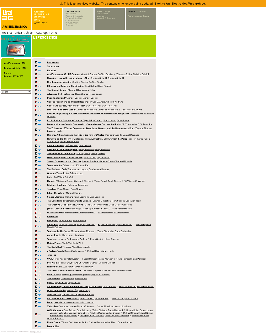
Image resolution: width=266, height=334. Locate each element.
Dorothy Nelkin (83, 153)
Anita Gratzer (64, 189)
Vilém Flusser (71, 145)
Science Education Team (104, 201)
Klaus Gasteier (97, 239)
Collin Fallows (95, 286)
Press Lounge (103, 11)
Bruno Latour (109, 120)
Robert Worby (56, 315)
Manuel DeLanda (113, 135)
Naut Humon (74, 267)
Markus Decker (98, 313)
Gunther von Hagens (78, 169)
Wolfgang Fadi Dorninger (74, 274)
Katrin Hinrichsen (106, 306)
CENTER (39, 11)
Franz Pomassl (124, 259)
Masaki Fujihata (143, 224)
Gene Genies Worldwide (96, 205)
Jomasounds (67, 278)
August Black (61, 282)
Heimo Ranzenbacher (100, 322)
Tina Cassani (118, 298)
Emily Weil (67, 243)
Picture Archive (72, 23)
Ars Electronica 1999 (15, 63)
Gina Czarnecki (81, 197)
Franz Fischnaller (106, 231)
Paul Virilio (127, 110)
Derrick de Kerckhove (87, 110)
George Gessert (86, 149)
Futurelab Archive (73, 18)
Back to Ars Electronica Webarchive (179, 3)
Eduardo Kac (69, 165)
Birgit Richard (91, 86)
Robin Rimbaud (100, 310)
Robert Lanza (81, 94)
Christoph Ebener (65, 181)
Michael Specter (74, 98)
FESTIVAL (40, 17)
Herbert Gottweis (139, 114)
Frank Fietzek (101, 181)
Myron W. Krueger (68, 306)
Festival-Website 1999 (15, 68)
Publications (102, 13)
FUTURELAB (41, 14)
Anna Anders (67, 239)
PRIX (37, 20)
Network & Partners (106, 18)
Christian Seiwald (98, 78)
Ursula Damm (64, 251)
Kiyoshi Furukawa (106, 224)
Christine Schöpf (124, 74)
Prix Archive (70, 13)
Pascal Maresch (89, 259)
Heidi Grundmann (127, 286)
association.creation (64, 302)
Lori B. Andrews (100, 102)
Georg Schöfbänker (69, 141)
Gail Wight (59, 177)
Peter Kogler (60, 259)
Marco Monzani (72, 231)
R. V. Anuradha (130, 124)
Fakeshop (72, 185)
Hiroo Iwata (67, 235)
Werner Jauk (68, 322)
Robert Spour (88, 209)
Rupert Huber (65, 220)
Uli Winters (129, 181)
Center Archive (72, 20)
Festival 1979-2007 (13, 76)
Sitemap (101, 16)
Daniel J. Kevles (93, 106)
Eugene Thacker (144, 128)
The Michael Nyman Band (94, 271)
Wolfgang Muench (67, 224)
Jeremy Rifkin (75, 90)
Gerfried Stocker (89, 74)
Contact (69, 25)
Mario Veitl (117, 209)
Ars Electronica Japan (138, 16)
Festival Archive (72, 11)
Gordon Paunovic (140, 315)
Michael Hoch (93, 251)
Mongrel (69, 193)
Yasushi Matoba (105, 213)
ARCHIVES (40, 23)
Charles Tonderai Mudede (94, 161)
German (142, 11)
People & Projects (74, 16)
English (131, 11)
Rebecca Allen (70, 247)
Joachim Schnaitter (59, 313)
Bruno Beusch (87, 298)
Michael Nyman (130, 313)
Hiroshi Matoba (72, 213)
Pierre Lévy (72, 290)
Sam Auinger (70, 310)
